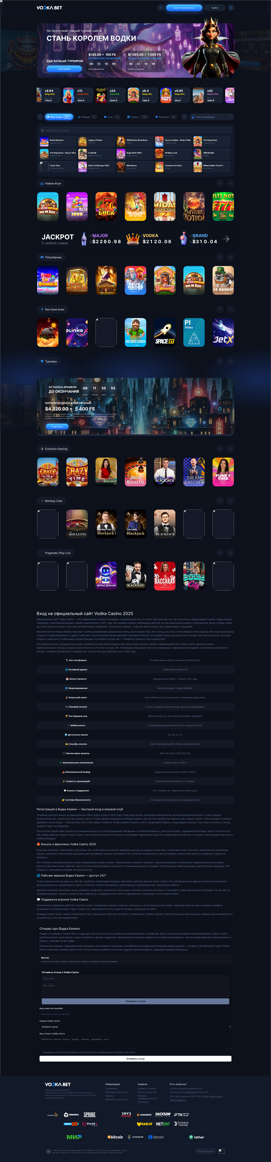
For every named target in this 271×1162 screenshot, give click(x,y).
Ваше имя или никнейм (51, 1008)
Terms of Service (177, 1100)
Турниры (109, 1096)
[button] (40, 117)
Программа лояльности (116, 1092)
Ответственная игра (147, 1092)
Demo (47, 223)
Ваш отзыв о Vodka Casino (52, 1033)
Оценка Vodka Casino (50, 1021)
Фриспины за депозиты (116, 1099)
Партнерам (143, 1102)
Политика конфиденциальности (148, 1097)
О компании (111, 1088)
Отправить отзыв (136, 1001)
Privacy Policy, (216, 1096)
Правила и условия (147, 1088)
